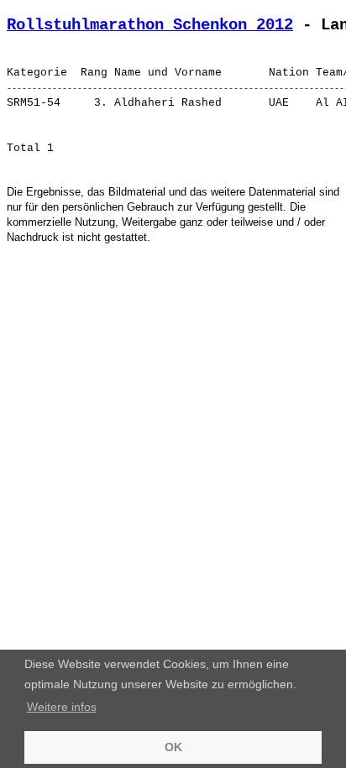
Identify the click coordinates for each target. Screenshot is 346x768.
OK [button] (173, 747)
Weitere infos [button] (62, 706)
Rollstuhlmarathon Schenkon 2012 (150, 25)
